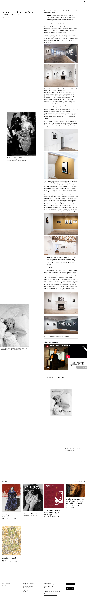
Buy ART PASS (70, 588)
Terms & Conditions (6, 583)
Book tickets (70, 583)
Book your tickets (48, 587)
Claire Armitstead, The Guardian (56, 24)
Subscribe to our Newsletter (50, 595)
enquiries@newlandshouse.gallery (30, 590)
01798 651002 (26, 591)
